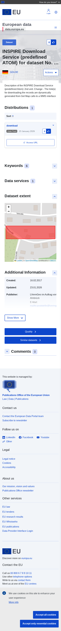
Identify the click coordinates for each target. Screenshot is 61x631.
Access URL (32, 142)
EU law (6, 507)
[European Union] (29, 551)
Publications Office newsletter (17, 490)
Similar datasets (28, 340)
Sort (8, 116)
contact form (24, 580)
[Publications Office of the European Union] (29, 385)
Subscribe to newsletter (14, 420)
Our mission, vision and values (18, 486)
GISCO (53, 260)
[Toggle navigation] (55, 27)
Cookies (6, 463)
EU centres (30, 583)
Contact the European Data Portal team (23, 416)
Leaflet (19, 260)
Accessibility (9, 467)
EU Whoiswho (9, 521)
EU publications (10, 526)
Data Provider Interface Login (17, 531)
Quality (28, 331)
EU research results (12, 517)
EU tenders (8, 512)
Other (9, 441)
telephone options (22, 576)
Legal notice (8, 459)
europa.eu (26, 558)
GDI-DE (14, 72)
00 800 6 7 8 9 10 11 (21, 573)
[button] (50, 2)
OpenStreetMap (31, 260)
